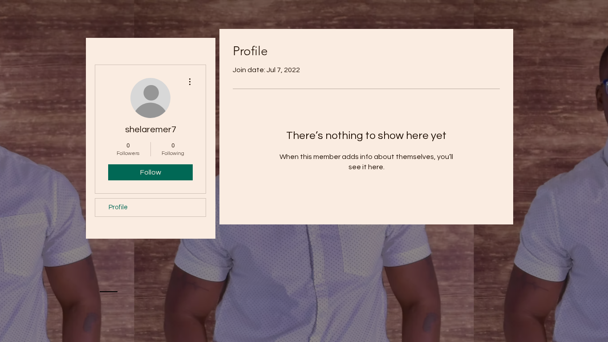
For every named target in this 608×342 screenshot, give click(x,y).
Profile (118, 207)
